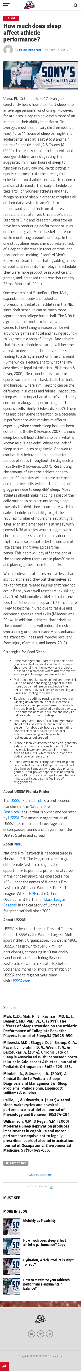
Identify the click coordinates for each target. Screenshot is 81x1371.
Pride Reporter (30, 49)
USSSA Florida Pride (26, 800)
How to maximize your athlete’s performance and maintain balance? (46, 1284)
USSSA (13, 818)
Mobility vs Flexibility (39, 1220)
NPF (32, 893)
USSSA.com (20, 981)
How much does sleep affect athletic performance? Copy (44, 1242)
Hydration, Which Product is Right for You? (48, 1262)
